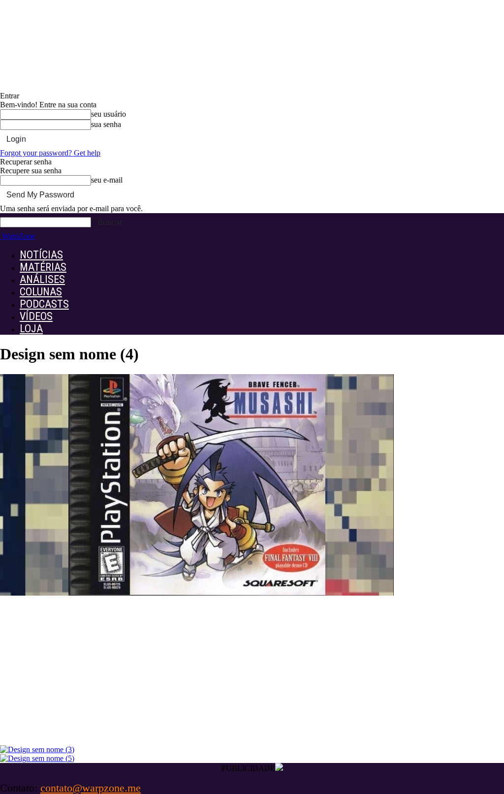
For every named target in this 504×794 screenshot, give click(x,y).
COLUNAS (41, 292)
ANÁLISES (42, 279)
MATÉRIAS (43, 267)
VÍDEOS (36, 316)
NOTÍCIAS (41, 255)
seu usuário (108, 114)
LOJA (31, 328)
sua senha (106, 124)
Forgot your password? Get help (50, 153)
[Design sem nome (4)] (197, 593)
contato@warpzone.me (90, 788)
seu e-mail (107, 180)
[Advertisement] (252, 671)
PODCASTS (44, 304)
